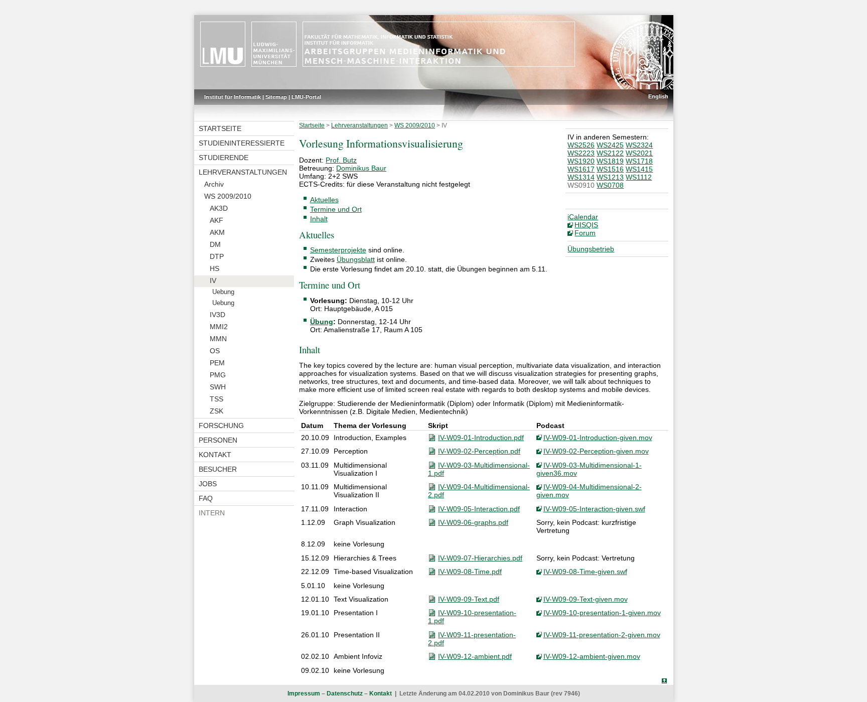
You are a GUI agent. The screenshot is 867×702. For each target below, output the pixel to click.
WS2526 (581, 145)
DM (215, 244)
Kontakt (215, 455)
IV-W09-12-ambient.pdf (475, 656)
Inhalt (319, 219)
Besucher (218, 469)
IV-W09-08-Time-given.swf (585, 572)
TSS (216, 399)
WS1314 (581, 177)
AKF (216, 220)
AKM (217, 232)
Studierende (223, 158)
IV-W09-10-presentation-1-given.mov (602, 613)
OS (215, 351)
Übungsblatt (356, 259)
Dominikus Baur (361, 168)
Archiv (214, 184)
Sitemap (276, 97)
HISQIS (586, 225)
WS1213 (610, 177)
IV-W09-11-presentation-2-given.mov (601, 635)
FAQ (206, 498)
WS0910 (581, 185)
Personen (218, 440)
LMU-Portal (306, 97)
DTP (217, 256)
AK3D (219, 208)
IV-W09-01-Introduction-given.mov (597, 438)
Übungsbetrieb (590, 249)
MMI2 (219, 327)
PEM (217, 363)
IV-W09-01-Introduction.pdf (481, 438)
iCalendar (582, 217)
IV (213, 280)
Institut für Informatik (232, 97)
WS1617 (581, 169)
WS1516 (610, 169)
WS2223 (581, 153)
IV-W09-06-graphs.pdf (473, 522)
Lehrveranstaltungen (243, 172)
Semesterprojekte (338, 250)
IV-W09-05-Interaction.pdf (479, 509)
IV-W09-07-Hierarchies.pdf (480, 558)
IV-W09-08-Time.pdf (470, 572)
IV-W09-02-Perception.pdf (479, 451)
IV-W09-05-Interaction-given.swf (594, 509)
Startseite (220, 128)
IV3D (217, 315)
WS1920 (581, 161)
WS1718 (639, 161)
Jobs (208, 484)
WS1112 (639, 177)
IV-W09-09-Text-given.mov (585, 599)
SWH (218, 387)
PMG (218, 375)
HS (214, 268)
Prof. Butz (341, 160)
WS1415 (639, 169)
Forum (585, 233)
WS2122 (610, 153)
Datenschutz (345, 693)
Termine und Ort (336, 209)
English (658, 96)
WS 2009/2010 (227, 196)
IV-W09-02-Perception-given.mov (596, 451)
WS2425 (610, 145)
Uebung (223, 292)
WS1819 (610, 161)
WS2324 (639, 145)
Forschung (221, 426)
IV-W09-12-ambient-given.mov (591, 656)
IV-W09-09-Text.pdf (468, 599)
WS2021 (639, 153)
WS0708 (610, 185)
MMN (218, 339)
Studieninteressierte (241, 143)
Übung (321, 322)
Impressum (303, 693)
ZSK (216, 411)
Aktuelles (324, 200)
